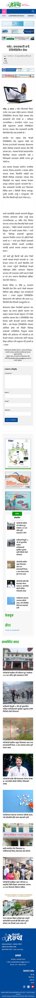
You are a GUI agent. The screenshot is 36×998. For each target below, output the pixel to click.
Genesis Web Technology (27, 996)
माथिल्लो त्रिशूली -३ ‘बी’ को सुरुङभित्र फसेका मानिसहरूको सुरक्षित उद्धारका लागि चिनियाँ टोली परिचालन (22, 547)
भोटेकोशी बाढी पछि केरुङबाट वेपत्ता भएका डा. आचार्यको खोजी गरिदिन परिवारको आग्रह (22, 586)
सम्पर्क (32, 983)
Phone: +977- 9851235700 (18, 964)
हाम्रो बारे (32, 980)
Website (7, 410)
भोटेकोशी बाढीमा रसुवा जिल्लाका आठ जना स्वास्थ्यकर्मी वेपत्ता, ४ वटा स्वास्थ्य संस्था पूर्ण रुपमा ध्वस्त (22, 568)
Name (7, 392)
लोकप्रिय (17, 517)
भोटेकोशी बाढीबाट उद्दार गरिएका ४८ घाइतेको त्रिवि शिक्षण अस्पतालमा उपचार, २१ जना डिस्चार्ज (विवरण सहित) (17, 885)
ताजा (17, 513)
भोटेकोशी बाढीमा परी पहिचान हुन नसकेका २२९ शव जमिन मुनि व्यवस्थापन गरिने (21, 528)
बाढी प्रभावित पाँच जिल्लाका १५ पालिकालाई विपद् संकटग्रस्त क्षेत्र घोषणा (16, 850)
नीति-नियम (31, 977)
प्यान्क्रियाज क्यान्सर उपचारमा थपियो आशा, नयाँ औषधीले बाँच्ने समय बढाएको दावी (22, 603)
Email (7, 401)
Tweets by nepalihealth (12, 630)
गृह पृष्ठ (32, 975)
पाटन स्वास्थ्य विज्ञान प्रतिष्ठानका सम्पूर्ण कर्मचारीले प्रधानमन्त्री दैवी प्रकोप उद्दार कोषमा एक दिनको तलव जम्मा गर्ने (16, 921)
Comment (8, 373)
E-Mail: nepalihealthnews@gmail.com (18, 962)
